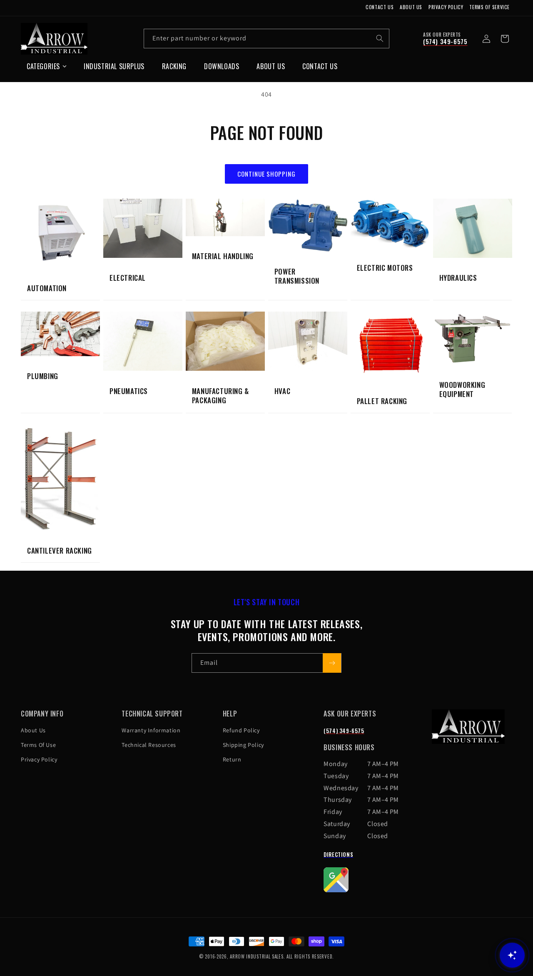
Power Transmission (296, 276)
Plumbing (42, 376)
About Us (411, 6)
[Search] (380, 38)
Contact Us (380, 6)
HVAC (282, 391)
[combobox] (266, 38)
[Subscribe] (332, 663)
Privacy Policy (445, 6)
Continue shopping (266, 173)
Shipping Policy (243, 745)
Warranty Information (151, 730)
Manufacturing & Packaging (220, 396)
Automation (47, 288)
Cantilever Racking (59, 550)
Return (232, 759)
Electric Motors (385, 267)
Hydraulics (458, 277)
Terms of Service (489, 6)
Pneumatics (129, 391)
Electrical (128, 277)
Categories (43, 66)
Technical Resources (149, 745)
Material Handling (223, 256)
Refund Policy (241, 730)
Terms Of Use (38, 745)
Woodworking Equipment (462, 389)
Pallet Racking (382, 401)
